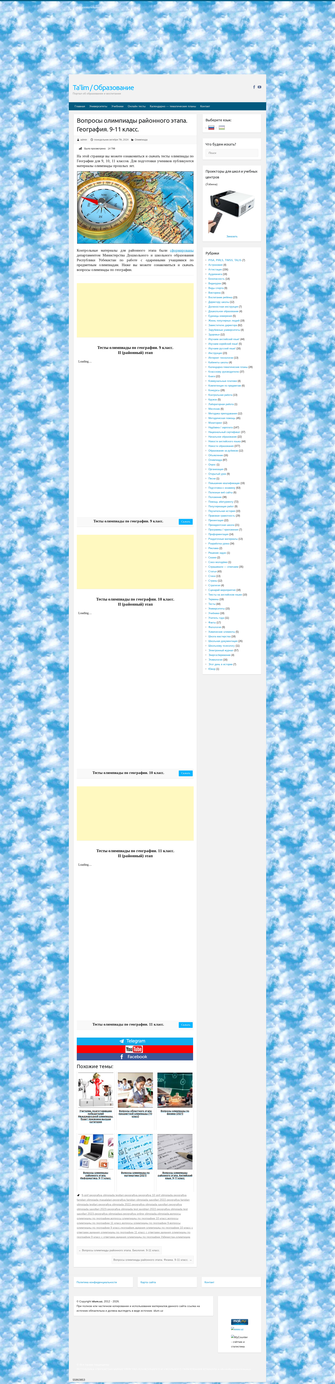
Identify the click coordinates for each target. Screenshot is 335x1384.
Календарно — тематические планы (173, 106)
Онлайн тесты (137, 106)
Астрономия (215, 264)
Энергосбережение (219, 655)
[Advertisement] (167, 44)
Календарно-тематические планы (228, 367)
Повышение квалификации (224, 483)
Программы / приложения (223, 529)
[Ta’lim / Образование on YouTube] (259, 87)
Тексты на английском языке (225, 594)
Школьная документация (222, 641)
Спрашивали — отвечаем (223, 566)
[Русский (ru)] (211, 127)
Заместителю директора (222, 325)
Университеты (98, 106)
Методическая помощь (221, 418)
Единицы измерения (220, 316)
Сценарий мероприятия (222, 590)
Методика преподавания (222, 413)
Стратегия (214, 585)
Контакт (205, 106)
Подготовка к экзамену (221, 487)
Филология (214, 627)
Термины (213, 599)
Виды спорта (216, 288)
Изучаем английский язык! (223, 339)
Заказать (231, 236)
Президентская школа (221, 525)
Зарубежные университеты (224, 329)
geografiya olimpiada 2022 (114, 1204)
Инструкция (215, 353)
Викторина (214, 292)
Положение (215, 497)
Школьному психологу (221, 645)
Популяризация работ (221, 506)
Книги (211, 376)
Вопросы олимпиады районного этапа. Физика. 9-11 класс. (152, 1259)
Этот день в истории (220, 664)
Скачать (185, 521)
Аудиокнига (215, 274)
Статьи (212, 571)
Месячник (214, 408)
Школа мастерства (219, 636)
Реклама (213, 548)
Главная (80, 106)
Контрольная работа (220, 394)
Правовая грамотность (221, 515)
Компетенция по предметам (224, 385)
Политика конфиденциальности (97, 1282)
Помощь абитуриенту (220, 501)
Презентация (215, 520)
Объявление (215, 455)
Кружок (212, 399)
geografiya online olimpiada (140, 1213)
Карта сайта (148, 1282)
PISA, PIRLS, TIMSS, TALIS (224, 260)
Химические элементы (221, 631)
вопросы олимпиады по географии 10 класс (139, 1218)
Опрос (212, 464)
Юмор (211, 669)
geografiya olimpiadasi (108, 1213)
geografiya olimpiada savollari (150, 1204)
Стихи (211, 576)
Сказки (212, 557)
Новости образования (221, 446)
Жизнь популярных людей (223, 320)
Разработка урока (218, 543)
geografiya (130, 1195)
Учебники (117, 106)
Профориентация (218, 534)
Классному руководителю (223, 371)
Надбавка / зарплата (220, 427)
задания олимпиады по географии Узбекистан (145, 1236)
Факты (212, 622)
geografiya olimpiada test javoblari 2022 (131, 1209)
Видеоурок (214, 283)
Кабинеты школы (218, 362)
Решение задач (217, 552)
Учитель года (216, 617)
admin (83, 139)
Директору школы (218, 302)
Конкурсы (214, 390)
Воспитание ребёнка (220, 297)
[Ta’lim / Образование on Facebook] (254, 87)
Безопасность (216, 278)
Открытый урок (217, 473)
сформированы (182, 250)
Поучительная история (221, 511)
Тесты (211, 603)
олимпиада (183, 1236)
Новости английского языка (224, 441)
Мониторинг (215, 422)
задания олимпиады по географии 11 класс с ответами (124, 1232)
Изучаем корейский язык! (223, 343)
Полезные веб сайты (220, 492)
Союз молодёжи (217, 562)
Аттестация (215, 269)
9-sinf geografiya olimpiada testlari (103, 1195)
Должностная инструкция (223, 306)
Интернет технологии (220, 357)
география (127, 1227)
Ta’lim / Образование (103, 87)
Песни (212, 478)
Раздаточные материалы (223, 538)
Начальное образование (222, 436)
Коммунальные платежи (222, 381)
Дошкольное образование (223, 311)
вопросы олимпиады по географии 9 (145, 1223)
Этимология (215, 659)
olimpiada (163, 1213)
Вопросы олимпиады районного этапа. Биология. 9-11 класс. (119, 1250)
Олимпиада (141, 139)
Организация (215, 469)
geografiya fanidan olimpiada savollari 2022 (139, 1199)
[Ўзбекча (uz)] (222, 127)
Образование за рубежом (223, 450)
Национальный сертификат (224, 432)
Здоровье (214, 334)
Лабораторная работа (221, 404)
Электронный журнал (220, 650)
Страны (212, 580)
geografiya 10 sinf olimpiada (155, 1195)
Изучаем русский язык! (222, 348)
